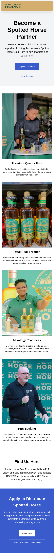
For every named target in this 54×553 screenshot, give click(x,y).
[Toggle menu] (47, 6)
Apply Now (27, 533)
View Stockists (27, 76)
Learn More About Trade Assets (27, 542)
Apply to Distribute (27, 66)
